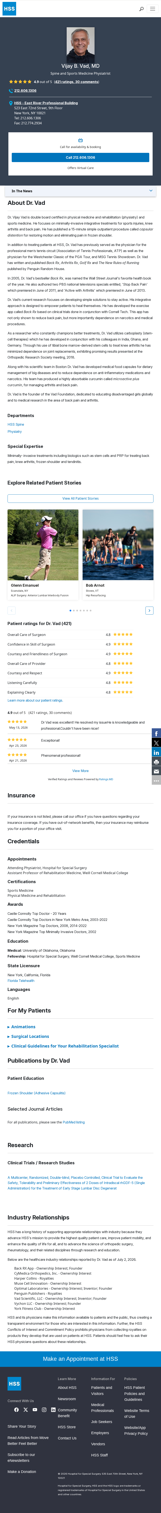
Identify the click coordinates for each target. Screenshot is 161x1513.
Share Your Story (22, 1426)
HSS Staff (99, 1455)
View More (80, 771)
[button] (149, 611)
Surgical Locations (28, 1036)
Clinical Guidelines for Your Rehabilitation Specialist (63, 1046)
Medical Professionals (102, 1408)
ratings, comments (76, 82)
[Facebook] (18, 1409)
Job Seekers (101, 1422)
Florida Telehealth (21, 981)
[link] (156, 733)
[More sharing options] (156, 780)
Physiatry (15, 431)
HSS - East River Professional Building (46, 103)
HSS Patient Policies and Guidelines (134, 1393)
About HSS (67, 1388)
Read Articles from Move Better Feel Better (28, 1441)
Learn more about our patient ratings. (35, 700)
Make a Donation (22, 1472)
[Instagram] (46, 1409)
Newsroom (67, 1399)
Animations (21, 1026)
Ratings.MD (106, 779)
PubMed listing (74, 1122)
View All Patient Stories (80, 498)
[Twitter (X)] (28, 1409)
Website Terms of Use (136, 1414)
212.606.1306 (25, 90)
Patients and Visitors (101, 1391)
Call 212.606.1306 (80, 157)
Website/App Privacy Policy (136, 1431)
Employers (100, 1433)
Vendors (98, 1444)
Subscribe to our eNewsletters (21, 1458)
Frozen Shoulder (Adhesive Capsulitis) (37, 1093)
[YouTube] (37, 1409)
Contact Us (67, 1438)
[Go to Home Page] (14, 1384)
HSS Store (67, 1427)
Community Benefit (67, 1413)
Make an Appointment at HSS (80, 1359)
